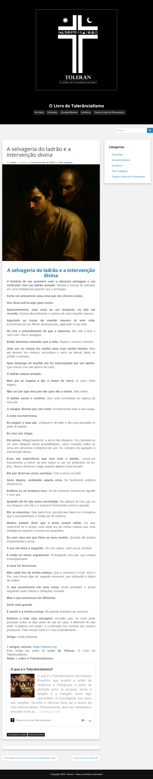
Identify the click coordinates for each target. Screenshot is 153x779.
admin (13, 162)
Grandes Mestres (69, 112)
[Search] (150, 130)
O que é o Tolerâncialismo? (32, 669)
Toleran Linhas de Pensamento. (109, 112)
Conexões (52, 112)
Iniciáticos (86, 112)
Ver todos (39, 112)
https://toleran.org (45, 646)
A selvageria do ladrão (17, 735)
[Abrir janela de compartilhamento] (89, 720)
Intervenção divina (36, 735)
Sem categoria (65, 162)
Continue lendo (50, 711)
